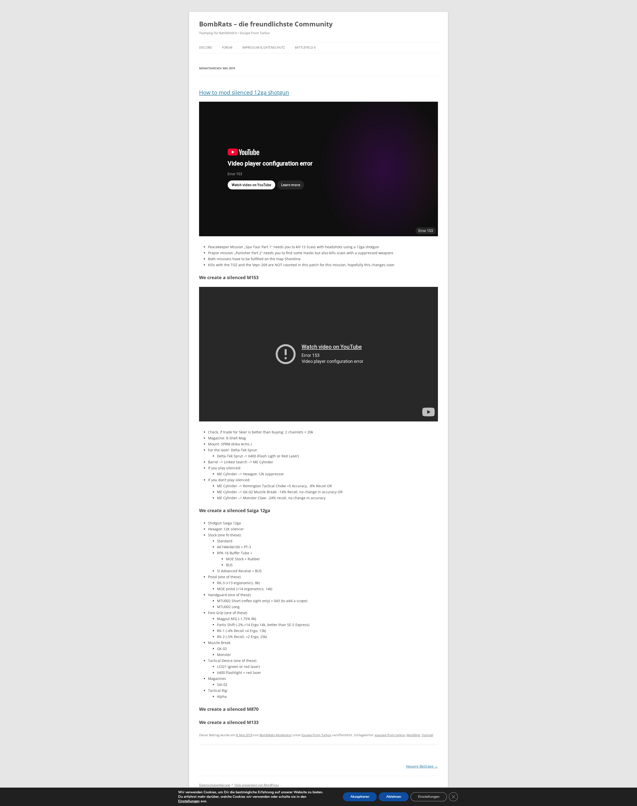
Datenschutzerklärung (214, 785)
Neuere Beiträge (422, 766)
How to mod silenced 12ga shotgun (244, 92)
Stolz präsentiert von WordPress (256, 785)
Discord (205, 47)
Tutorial (427, 735)
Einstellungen (189, 801)
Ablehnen (393, 796)
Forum (227, 47)
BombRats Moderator (276, 735)
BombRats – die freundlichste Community (266, 23)
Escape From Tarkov (316, 735)
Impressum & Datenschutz (263, 47)
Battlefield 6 (305, 47)
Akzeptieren (359, 796)
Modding (413, 735)
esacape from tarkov (390, 735)
